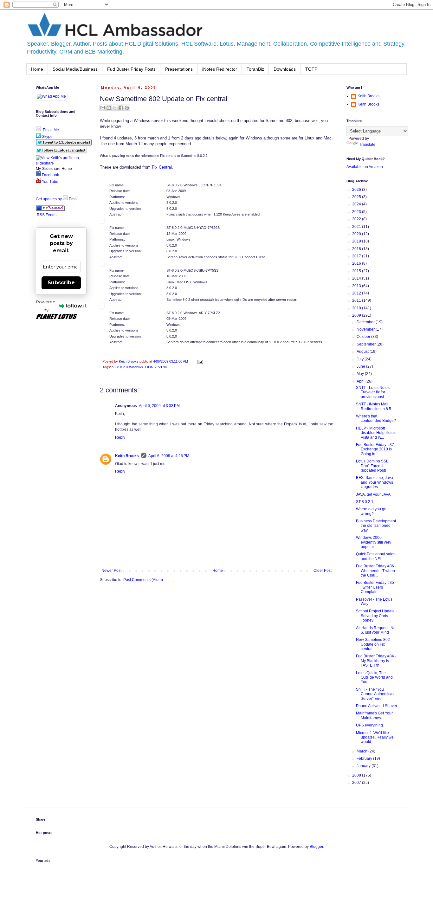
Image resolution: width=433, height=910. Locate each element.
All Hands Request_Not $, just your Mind (376, 630)
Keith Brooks (127, 456)
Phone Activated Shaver (376, 706)
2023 (357, 212)
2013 (357, 286)
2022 (357, 219)
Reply (120, 437)
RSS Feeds (46, 215)
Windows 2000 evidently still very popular (373, 542)
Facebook (50, 175)
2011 (357, 300)
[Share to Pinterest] (127, 108)
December (366, 322)
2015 (357, 271)
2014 (357, 278)
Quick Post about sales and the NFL (375, 556)
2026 (357, 189)
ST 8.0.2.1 (364, 502)
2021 (357, 226)
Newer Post (111, 570)
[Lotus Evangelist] (50, 209)
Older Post (322, 570)
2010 (357, 308)
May (361, 373)
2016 (357, 263)
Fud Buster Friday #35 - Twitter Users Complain (376, 587)
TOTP (311, 69)
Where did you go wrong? (371, 511)
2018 (357, 249)
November (366, 329)
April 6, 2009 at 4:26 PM (168, 456)
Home (37, 69)
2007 (357, 782)
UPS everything (369, 725)
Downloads (285, 69)
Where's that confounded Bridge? (376, 418)
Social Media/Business (75, 69)
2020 (357, 234)
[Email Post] (199, 361)
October (364, 336)
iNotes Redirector (219, 69)
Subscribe (61, 283)
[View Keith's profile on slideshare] (61, 163)
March (362, 751)
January (364, 766)
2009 (357, 315)
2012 (357, 293)
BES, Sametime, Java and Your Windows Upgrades (374, 482)
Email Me (50, 130)
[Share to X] (115, 108)
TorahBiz (255, 69)
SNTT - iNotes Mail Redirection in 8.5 (373, 406)
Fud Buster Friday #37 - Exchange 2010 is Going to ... (376, 449)
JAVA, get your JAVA (373, 494)
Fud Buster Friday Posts (131, 69)
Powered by (45, 305)
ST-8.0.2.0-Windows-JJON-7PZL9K (139, 367)
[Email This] (103, 108)
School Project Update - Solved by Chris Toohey (376, 616)
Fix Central (162, 167)
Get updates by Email (57, 199)
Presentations (179, 69)
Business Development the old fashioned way (376, 525)
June (361, 366)
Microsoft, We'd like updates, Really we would (375, 737)
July (361, 359)
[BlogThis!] (109, 108)
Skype (47, 136)
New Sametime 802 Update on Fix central (373, 644)
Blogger (316, 846)
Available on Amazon (364, 167)
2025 (357, 197)
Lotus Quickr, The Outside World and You (374, 677)
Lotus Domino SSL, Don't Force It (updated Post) (372, 466)
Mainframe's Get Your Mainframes (374, 715)
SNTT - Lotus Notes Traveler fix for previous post (373, 392)
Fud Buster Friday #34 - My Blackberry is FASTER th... (376, 661)
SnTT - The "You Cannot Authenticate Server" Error (376, 694)
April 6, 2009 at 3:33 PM (159, 405)
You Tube (49, 181)
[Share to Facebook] (121, 108)
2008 (357, 775)
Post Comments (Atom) (143, 580)
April (361, 381)
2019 (357, 241)
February (365, 758)
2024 (357, 204)
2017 (357, 256)
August (363, 351)
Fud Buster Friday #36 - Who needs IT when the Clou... (376, 571)
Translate (367, 144)
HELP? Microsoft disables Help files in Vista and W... (376, 433)
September (367, 344)
